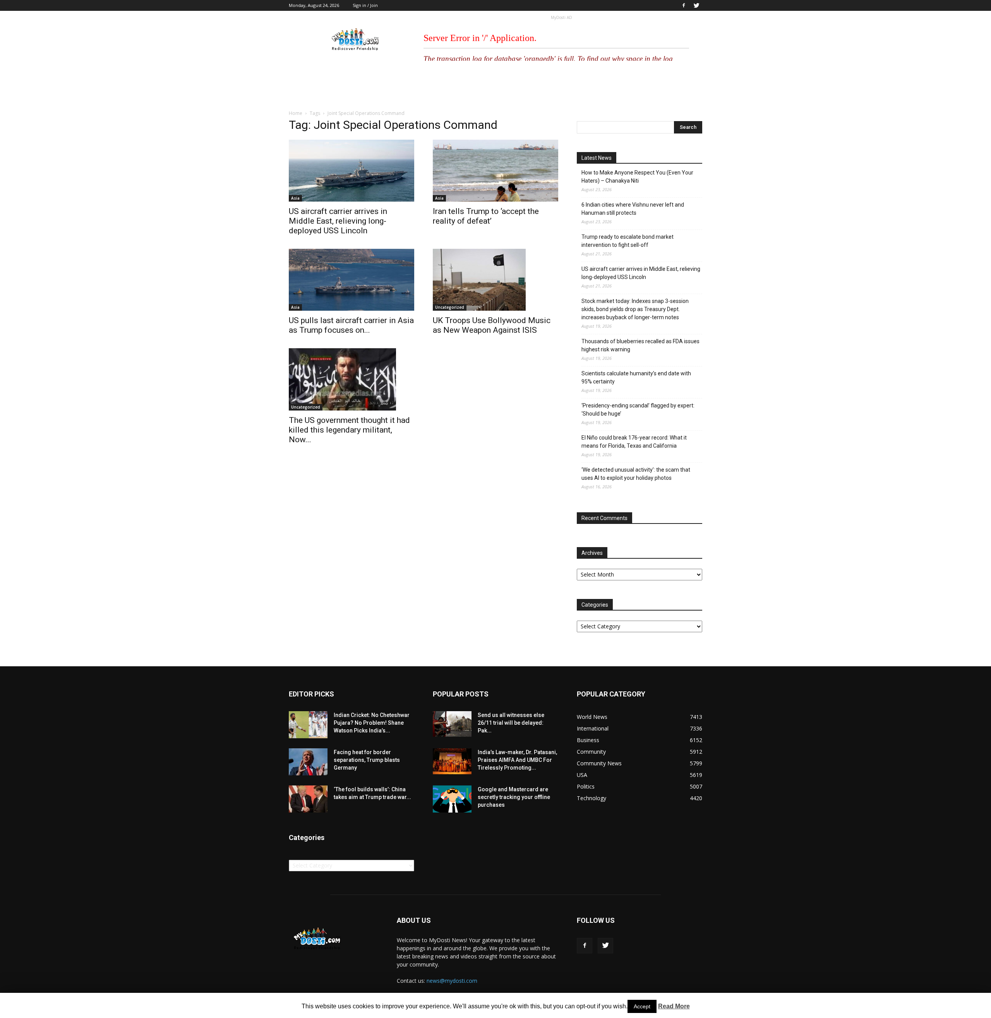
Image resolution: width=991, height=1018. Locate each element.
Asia (295, 198)
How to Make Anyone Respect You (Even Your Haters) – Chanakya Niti (637, 176)
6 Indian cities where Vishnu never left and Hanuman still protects (632, 209)
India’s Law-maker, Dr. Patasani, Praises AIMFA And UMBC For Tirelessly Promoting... (517, 760)
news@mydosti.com (452, 980)
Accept (642, 1006)
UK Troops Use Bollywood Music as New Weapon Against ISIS (491, 325)
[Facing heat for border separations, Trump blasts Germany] (308, 761)
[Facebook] (683, 5)
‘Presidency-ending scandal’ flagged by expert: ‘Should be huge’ (637, 409)
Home (295, 113)
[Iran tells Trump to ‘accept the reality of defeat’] (495, 171)
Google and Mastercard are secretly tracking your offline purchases (514, 797)
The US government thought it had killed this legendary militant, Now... (349, 430)
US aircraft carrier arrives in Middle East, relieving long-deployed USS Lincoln (338, 221)
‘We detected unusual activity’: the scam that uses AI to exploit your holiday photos (635, 474)
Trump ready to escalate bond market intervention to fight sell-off (627, 241)
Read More (674, 1006)
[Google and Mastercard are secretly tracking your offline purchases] (452, 799)
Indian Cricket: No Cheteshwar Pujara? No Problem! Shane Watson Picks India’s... (372, 723)
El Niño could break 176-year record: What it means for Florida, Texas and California (634, 442)
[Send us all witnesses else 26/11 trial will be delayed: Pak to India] (452, 724)
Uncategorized (449, 307)
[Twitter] (696, 5)
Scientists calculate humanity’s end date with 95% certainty (636, 377)
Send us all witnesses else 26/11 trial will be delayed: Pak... (511, 723)
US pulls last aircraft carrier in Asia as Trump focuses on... (351, 325)
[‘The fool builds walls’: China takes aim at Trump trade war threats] (308, 799)
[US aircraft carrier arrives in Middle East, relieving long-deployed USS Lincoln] (351, 171)
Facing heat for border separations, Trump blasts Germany (367, 760)
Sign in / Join (365, 5)
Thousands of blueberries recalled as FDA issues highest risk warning (640, 345)
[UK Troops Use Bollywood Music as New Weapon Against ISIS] (495, 280)
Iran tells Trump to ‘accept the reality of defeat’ (486, 216)
